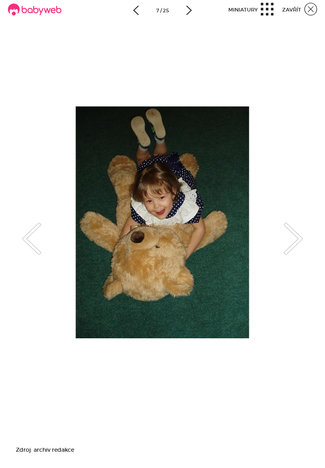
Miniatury (243, 9)
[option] (162, 222)
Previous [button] (24, 232)
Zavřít (292, 9)
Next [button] (301, 232)
